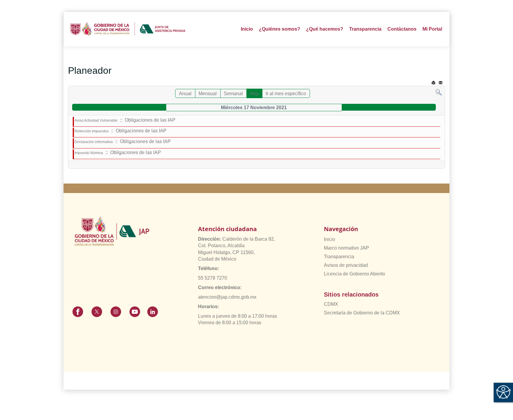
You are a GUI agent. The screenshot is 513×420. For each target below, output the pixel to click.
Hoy (254, 93)
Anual (185, 93)
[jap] (128, 29)
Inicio (247, 29)
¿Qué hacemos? (324, 29)
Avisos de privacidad (346, 265)
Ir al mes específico (286, 93)
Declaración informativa (94, 142)
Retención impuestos (92, 131)
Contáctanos (402, 29)
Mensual (208, 93)
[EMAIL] (441, 82)
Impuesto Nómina (89, 153)
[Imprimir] (433, 82)
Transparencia (339, 256)
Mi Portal (432, 29)
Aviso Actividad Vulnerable (96, 120)
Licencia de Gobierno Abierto (354, 273)
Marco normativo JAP (346, 247)
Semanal (233, 93)
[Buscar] (439, 92)
